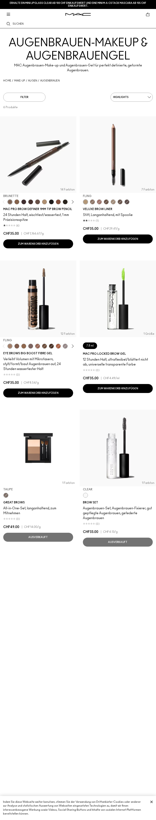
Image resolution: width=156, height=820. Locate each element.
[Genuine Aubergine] (23, 202)
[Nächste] (72, 202)
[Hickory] (30, 202)
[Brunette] (10, 202)
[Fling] (17, 202)
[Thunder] (65, 346)
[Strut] (58, 346)
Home (7, 80)
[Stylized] (17, 346)
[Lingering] (37, 202)
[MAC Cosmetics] (78, 14)
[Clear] (85, 495)
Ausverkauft (38, 537)
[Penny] (58, 202)
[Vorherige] (4, 202)
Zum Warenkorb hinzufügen (38, 244)
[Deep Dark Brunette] (106, 202)
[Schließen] (151, 801)
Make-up (19, 80)
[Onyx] (51, 202)
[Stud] (51, 346)
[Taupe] (120, 202)
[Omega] (44, 202)
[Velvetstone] (127, 202)
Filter (24, 97)
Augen (32, 80)
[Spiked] (65, 202)
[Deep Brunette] (99, 202)
